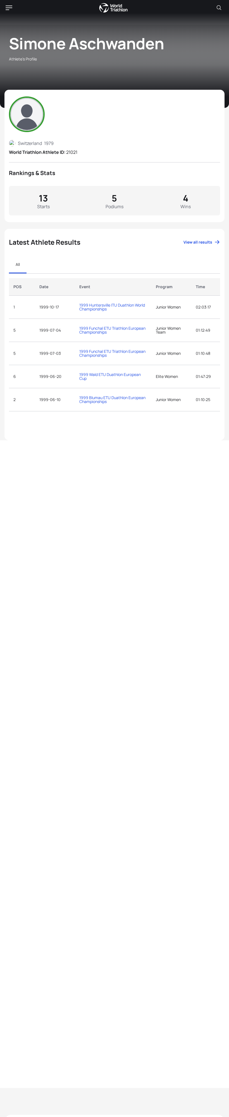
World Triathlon (113, 8)
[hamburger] (9, 7)
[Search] (219, 7)
